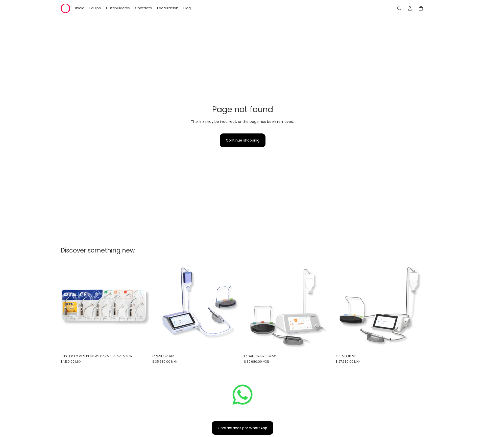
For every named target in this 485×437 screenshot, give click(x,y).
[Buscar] (399, 8)
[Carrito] (420, 8)
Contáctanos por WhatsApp (242, 427)
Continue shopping (242, 140)
